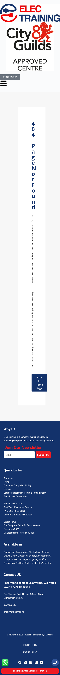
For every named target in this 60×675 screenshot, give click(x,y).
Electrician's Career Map (15, 496)
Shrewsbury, (9, 563)
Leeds (32, 555)
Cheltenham (34, 552)
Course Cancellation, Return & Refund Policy (25, 492)
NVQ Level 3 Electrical (14, 511)
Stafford (20, 563)
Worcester (46, 563)
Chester (45, 552)
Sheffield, (42, 559)
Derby (14, 555)
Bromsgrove (22, 552)
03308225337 (10, 605)
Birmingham (9, 552)
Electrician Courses (13, 503)
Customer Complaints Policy (17, 485)
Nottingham (31, 559)
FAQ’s (6, 481)
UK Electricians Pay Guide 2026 (19, 532)
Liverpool (8, 559)
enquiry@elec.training (14, 612)
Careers (7, 489)
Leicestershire (43, 555)
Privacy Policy (30, 645)
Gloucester (23, 555)
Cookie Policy (30, 652)
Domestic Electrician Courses (18, 514)
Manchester (19, 559)
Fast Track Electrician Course (18, 507)
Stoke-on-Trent (32, 563)
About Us (8, 478)
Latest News (10, 521)
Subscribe (43, 454)
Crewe (7, 555)
